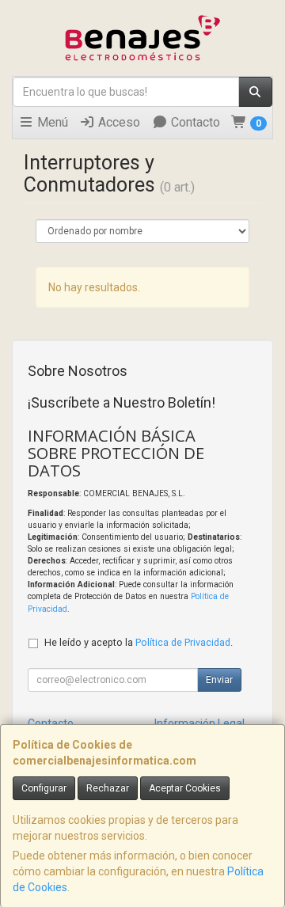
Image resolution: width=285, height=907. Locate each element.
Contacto (194, 122)
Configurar (43, 788)
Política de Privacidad (182, 642)
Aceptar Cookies (185, 788)
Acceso (117, 122)
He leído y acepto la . (138, 642)
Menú (51, 122)
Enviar (219, 679)
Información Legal (199, 723)
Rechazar (107, 788)
